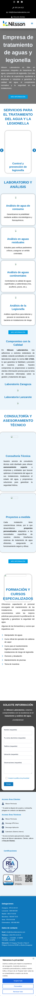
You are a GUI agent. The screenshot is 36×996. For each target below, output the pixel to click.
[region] (18, 976)
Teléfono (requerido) (10, 746)
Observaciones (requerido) (13, 762)
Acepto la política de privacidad (18, 778)
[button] (2, 150)
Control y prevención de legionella (18, 167)
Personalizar (18, 986)
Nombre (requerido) (10, 730)
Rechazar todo (18, 991)
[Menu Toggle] (32, 23)
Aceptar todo (18, 981)
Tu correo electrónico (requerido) (15, 738)
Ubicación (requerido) (11, 754)
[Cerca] (34, 958)
